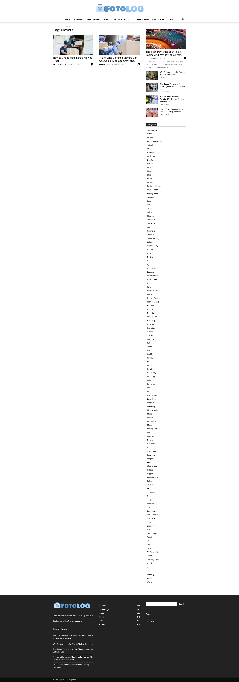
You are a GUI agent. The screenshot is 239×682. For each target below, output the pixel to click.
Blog (149, 175)
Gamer (150, 331)
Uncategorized (153, 559)
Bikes (149, 167)
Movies (150, 425)
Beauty (150, 160)
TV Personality (153, 552)
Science (150, 485)
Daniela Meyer (104, 64)
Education (151, 272)
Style (130, 19)
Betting (150, 163)
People (150, 458)
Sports (149, 522)
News (149, 447)
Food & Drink (152, 317)
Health (149, 354)
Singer (149, 496)
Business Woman (154, 186)
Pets (149, 462)
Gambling (151, 328)
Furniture (150, 324)
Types (149, 556)
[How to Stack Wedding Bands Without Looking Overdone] (152, 112)
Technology (143, 19)
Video (149, 567)
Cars (149, 201)
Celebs (149, 212)
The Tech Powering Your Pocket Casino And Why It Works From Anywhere (73, 637)
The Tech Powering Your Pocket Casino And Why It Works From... (164, 53)
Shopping (151, 492)
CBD (149, 208)
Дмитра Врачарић (60, 64)
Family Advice (152, 290)
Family (149, 287)
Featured (150, 305)
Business (78, 19)
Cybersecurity (152, 246)
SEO (148, 488)
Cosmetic (151, 231)
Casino (150, 205)
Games (107, 19)
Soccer (150, 507)
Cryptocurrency (153, 238)
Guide (149, 346)
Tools (149, 544)
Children (150, 216)
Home (67, 19)
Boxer (149, 178)
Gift (148, 343)
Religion (150, 481)
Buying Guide (152, 193)
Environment (152, 279)
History (150, 358)
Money (150, 417)
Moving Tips (152, 429)
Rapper (150, 473)
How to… (150, 369)
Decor (149, 253)
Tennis (149, 537)
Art (148, 149)
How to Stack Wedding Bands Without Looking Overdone (71, 666)
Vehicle (150, 563)
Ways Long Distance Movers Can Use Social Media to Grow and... (118, 59)
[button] (183, 19)
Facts (149, 283)
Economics (151, 268)
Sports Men (151, 526)
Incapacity (151, 376)
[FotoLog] (119, 8)
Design (150, 257)
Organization (152, 451)
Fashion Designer (154, 298)
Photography (152, 466)
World (149, 578)
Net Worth (119, 19)
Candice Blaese (151, 58)
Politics (150, 470)
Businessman (152, 190)
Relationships (152, 477)
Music (149, 432)
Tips (148, 541)
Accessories (152, 130)
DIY (148, 261)
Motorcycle (151, 421)
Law (148, 391)
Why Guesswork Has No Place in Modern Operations (73, 644)
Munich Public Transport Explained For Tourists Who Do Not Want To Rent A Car (73, 658)
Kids (148, 387)
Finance (150, 309)
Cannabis (150, 197)
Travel (170, 19)
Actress (150, 137)
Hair (148, 350)
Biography (151, 171)
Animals (150, 145)
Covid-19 (150, 234)
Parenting (151, 455)
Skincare (150, 503)
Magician (150, 402)
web (148, 570)
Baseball (150, 152)
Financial (150, 313)
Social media (152, 518)
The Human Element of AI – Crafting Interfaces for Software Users (173, 86)
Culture (150, 242)
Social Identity (152, 511)
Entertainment (93, 19)
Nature (150, 440)
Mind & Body (152, 410)
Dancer (150, 249)
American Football (154, 141)
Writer (149, 582)
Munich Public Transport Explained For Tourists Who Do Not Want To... (172, 99)
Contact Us (158, 19)
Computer (151, 227)
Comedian (151, 219)
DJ (148, 264)
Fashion (150, 294)
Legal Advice (152, 395)
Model (149, 414)
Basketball (151, 156)
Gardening (151, 339)
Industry (150, 380)
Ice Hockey (151, 373)
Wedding (150, 574)
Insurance (151, 384)
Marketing (151, 406)
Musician (150, 436)
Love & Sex (151, 399)
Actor (149, 134)
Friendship (151, 320)
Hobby (149, 361)
